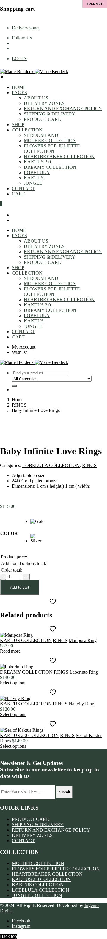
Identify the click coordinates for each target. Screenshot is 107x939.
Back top (8, 936)
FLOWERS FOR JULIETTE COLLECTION (52, 148)
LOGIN (19, 58)
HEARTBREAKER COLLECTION (59, 156)
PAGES (19, 92)
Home (17, 399)
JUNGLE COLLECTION (37, 895)
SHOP (18, 124)
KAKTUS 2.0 (37, 161)
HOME (19, 87)
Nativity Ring (81, 703)
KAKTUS (34, 177)
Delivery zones (26, 27)
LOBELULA (37, 172)
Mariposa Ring (83, 640)
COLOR (9, 533)
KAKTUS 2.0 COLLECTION (29, 735)
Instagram (21, 926)
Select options (13, 682)
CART (18, 193)
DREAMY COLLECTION (50, 167)
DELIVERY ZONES (44, 103)
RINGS (19, 404)
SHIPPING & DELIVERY (49, 113)
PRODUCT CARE (42, 119)
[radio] (37, 526)
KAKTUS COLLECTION (26, 640)
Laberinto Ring (84, 672)
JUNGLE (33, 183)
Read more (10, 651)
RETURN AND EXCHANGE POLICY (63, 108)
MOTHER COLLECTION (50, 140)
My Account (23, 346)
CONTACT (23, 188)
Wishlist (19, 352)
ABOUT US (36, 97)
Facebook (21, 920)
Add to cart (19, 587)
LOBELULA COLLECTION (51, 465)
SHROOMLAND (41, 135)
